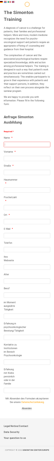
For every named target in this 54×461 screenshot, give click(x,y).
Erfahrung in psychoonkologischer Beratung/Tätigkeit (11, 327)
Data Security (11, 432)
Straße (7, 165)
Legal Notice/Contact (16, 426)
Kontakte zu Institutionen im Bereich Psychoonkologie (11, 350)
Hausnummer (10, 179)
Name (7, 137)
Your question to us (15, 438)
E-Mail (7, 228)
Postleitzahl (10, 197)
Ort (5, 214)
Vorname (8, 151)
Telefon (8, 242)
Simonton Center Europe (35, 450)
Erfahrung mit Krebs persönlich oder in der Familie (9, 376)
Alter (6, 274)
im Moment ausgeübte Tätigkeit (10, 306)
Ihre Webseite (9, 258)
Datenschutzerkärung (32, 402)
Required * (9, 131)
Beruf (7, 288)
